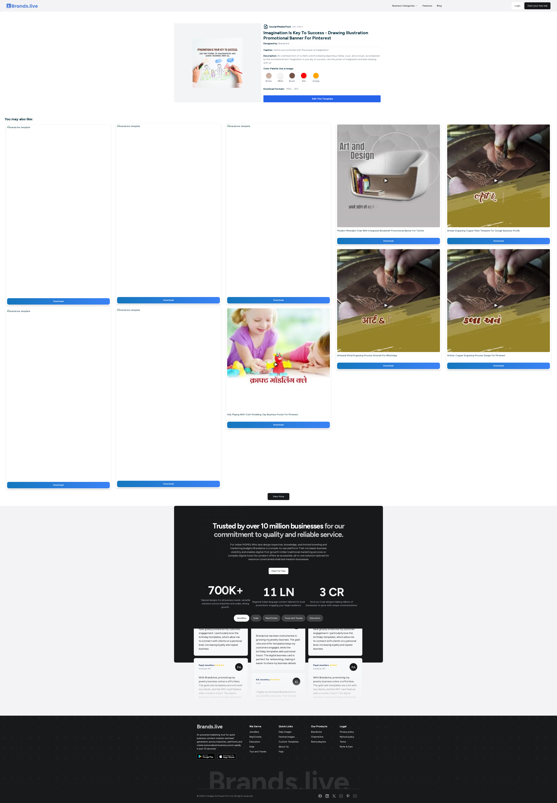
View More (278, 496)
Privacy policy (347, 731)
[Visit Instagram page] (342, 796)
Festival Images (287, 736)
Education (254, 741)
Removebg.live (318, 741)
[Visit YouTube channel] (356, 796)
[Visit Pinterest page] (349, 796)
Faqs (281, 751)
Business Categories (403, 5)
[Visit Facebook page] (321, 796)
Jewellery (254, 731)
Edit (52, 211)
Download (58, 301)
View (63, 211)
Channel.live (317, 736)
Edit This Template (322, 98)
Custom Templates (289, 741)
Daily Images (285, 731)
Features (427, 5)
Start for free (278, 571)
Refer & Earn (346, 746)
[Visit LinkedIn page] (328, 796)
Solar (251, 746)
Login (517, 5)
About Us (284, 746)
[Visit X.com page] (335, 796)
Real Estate (255, 736)
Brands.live (210, 726)
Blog (439, 5)
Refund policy (347, 736)
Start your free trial (537, 5)
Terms (343, 741)
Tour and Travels (257, 751)
